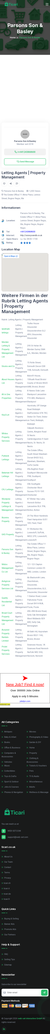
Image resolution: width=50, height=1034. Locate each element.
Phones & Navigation (13, 792)
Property (33, 753)
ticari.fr (7, 899)
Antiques (8, 731)
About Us (8, 856)
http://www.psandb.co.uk (31, 235)
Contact (7, 867)
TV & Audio (34, 776)
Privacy (7, 878)
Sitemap (8, 965)
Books (7, 742)
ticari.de (7, 894)
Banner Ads (9, 924)
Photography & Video (38, 737)
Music (7, 765)
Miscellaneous (35, 781)
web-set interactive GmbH (30, 1018)
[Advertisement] (25, 81)
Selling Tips (9, 959)
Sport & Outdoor (11, 781)
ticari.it (7, 888)
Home (13, 37)
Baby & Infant (10, 737)
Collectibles (9, 771)
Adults (32, 787)
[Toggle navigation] (47, 4)
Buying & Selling (11, 918)
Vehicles (8, 762)
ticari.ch (7, 883)
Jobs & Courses (11, 787)
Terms (7, 872)
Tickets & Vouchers (38, 765)
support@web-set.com (18, 837)
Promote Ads (10, 929)
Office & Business (12, 747)
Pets (31, 771)
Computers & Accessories (9, 755)
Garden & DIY (35, 742)
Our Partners (10, 934)
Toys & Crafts (10, 776)
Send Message (26, 161)
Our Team (8, 862)
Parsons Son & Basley (25, 141)
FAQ (6, 954)
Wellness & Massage (38, 792)
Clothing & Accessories (32, 760)
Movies (32, 731)
